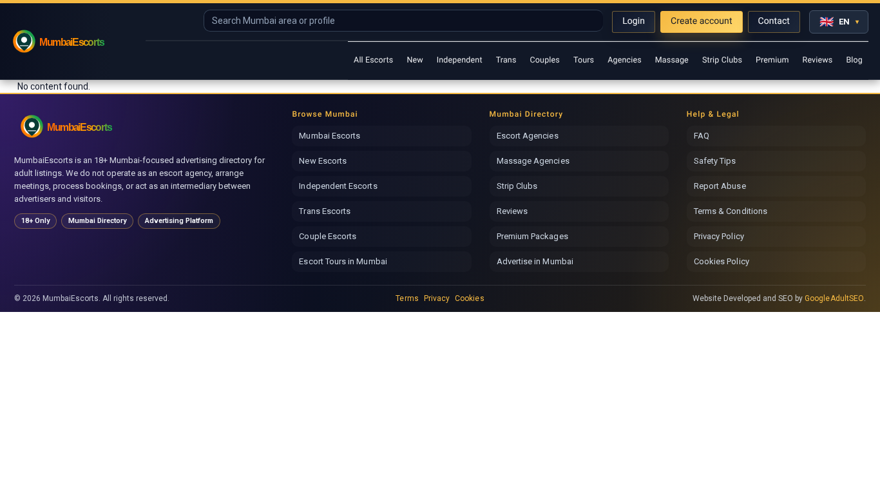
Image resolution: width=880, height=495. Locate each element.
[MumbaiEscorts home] (80, 126)
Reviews (818, 60)
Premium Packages (532, 236)
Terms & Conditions (730, 211)
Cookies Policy (721, 261)
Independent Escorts (338, 186)
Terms (407, 298)
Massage (672, 60)
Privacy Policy (719, 236)
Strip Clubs (722, 60)
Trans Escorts (324, 211)
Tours (583, 60)
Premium (772, 60)
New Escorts (323, 161)
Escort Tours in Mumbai (343, 261)
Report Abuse (720, 186)
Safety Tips (715, 161)
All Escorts (373, 60)
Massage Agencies (533, 161)
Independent (460, 60)
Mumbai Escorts (329, 136)
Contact (774, 21)
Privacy (437, 298)
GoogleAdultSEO (834, 298)
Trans (506, 60)
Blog (854, 60)
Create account (701, 21)
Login (633, 21)
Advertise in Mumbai (535, 261)
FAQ (701, 136)
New (415, 60)
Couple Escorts (327, 236)
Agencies (624, 60)
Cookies (469, 298)
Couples (545, 60)
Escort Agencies (528, 136)
